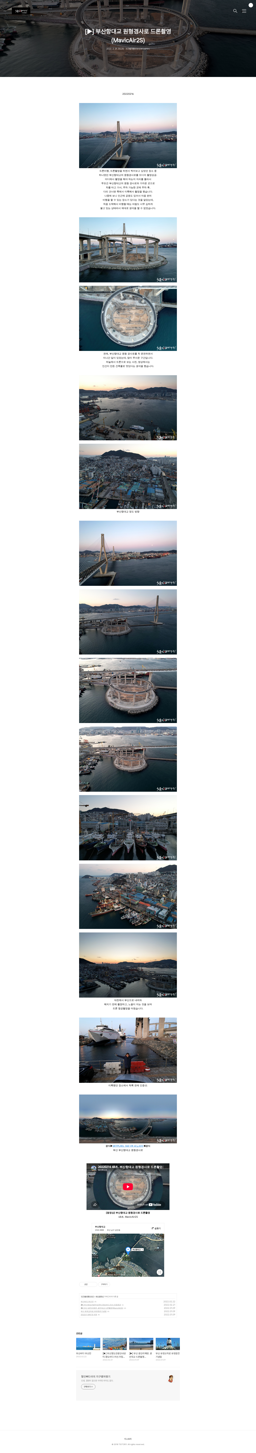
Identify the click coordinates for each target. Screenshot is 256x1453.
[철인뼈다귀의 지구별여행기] (121, 11)
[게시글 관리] (94, 1284)
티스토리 (128, 1439)
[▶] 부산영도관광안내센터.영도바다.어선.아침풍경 (101, 1305)
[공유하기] (90, 1284)
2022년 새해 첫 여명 (89, 1314)
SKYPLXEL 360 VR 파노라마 (128, 1145)
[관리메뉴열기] (251, 5)
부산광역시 (100, 1296)
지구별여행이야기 (87, 1296)
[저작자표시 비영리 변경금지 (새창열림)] (114, 1284)
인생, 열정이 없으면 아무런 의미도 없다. (97, 1380)
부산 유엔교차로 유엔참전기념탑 (94, 1311)
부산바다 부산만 (87, 1301)
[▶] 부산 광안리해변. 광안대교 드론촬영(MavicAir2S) (102, 1308)
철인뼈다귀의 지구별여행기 (95, 1376)
